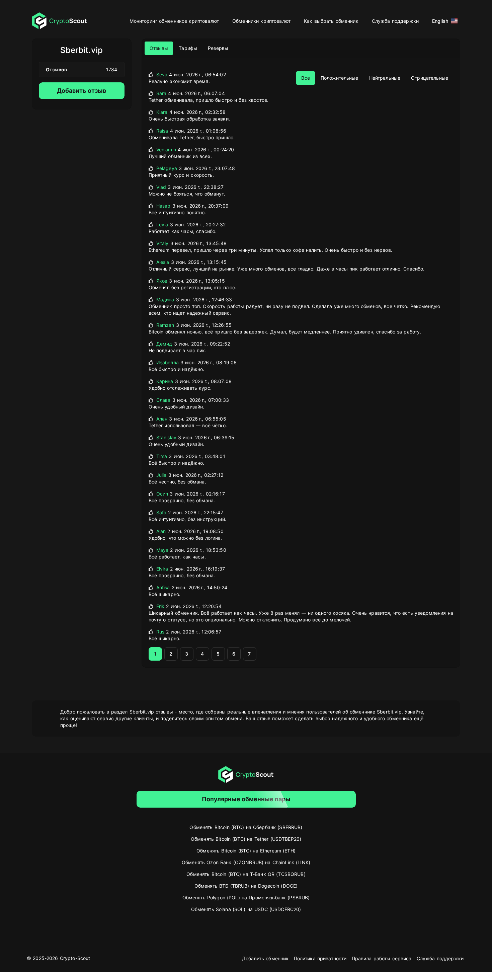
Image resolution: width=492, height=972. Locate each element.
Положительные (339, 78)
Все (305, 78)
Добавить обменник (265, 958)
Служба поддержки (395, 21)
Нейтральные (385, 78)
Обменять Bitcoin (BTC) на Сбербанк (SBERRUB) (245, 827)
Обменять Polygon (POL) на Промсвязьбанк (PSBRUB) (246, 897)
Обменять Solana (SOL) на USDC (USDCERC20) (246, 909)
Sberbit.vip (81, 50)
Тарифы (188, 48)
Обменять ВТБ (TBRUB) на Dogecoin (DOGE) (246, 886)
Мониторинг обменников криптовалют (174, 21)
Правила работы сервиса (382, 958)
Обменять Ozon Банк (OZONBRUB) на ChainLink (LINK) (246, 862)
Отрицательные (429, 78)
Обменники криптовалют (261, 21)
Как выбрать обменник (331, 21)
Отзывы (159, 48)
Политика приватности (320, 958)
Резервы (218, 48)
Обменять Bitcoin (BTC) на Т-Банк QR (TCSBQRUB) (245, 874)
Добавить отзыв (81, 90)
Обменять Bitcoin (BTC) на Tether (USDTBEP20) (246, 839)
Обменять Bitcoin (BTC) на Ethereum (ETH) (246, 850)
